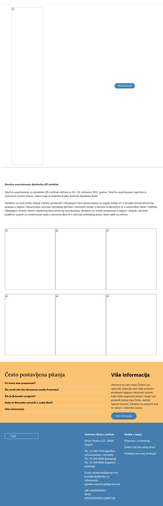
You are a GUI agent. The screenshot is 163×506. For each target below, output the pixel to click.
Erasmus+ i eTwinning (137, 441)
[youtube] (136, 428)
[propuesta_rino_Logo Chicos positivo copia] (27, 8)
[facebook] (11, 2)
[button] (55, 383)
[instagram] (16, 2)
